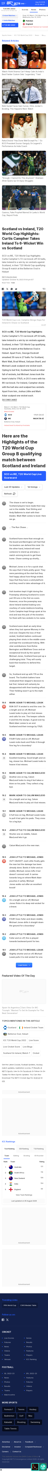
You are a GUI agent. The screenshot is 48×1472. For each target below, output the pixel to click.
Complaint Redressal (33, 1447)
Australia (17, 1167)
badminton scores (23, 1068)
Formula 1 (8, 1409)
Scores (25, 10)
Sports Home (6, 35)
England (17, 1189)
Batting (16, 1156)
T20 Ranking (39, 1149)
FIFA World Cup (10, 1305)
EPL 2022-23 (31, 1373)
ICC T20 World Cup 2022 (23, 35)
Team (6, 1156)
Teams (7, 1355)
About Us (17, 1442)
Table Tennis (10, 1428)
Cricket (36, 1053)
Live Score (34, 1040)
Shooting (21, 1422)
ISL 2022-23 (9, 1373)
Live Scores (9, 1338)
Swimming (35, 1422)
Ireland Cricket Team (33, 1027)
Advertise (6, 1442)
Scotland (12, 1027)
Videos (7, 1351)
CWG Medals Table (28, 1305)
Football (24, 1065)
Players (29, 1355)
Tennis (21, 1409)
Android (37, 1078)
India (16, 1184)
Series (28, 1338)
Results (29, 1342)
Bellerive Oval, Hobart (18, 1034)
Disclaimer (6, 1447)
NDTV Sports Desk (9, 277)
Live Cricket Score (11, 1047)
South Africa (19, 1173)
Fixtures (7, 1342)
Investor (17, 1447)
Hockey (32, 1409)
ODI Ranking (24, 1149)
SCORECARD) (10, 400)
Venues (7, 1359)
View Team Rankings (24, 1195)
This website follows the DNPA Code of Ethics (20, 1456)
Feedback (29, 1442)
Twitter (5, 1074)
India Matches (9, 20)
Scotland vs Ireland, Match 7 (16, 1053)
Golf (21, 1416)
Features (29, 1351)
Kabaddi (8, 1422)
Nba (30, 1416)
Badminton (9, 1416)
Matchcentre (9, 1395)
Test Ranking (9, 1149)
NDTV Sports (7, 1071)
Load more (23, 965)
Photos (42, 10)
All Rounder (39, 1156)
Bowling (27, 1156)
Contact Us (17, 1452)
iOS (3, 1081)
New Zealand (19, 1178)
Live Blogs (27, 1047)
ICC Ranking (31, 1359)
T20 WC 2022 (9, 9)
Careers (5, 1452)
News (33, 10)
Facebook (27, 1071)
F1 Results (36, 1068)
